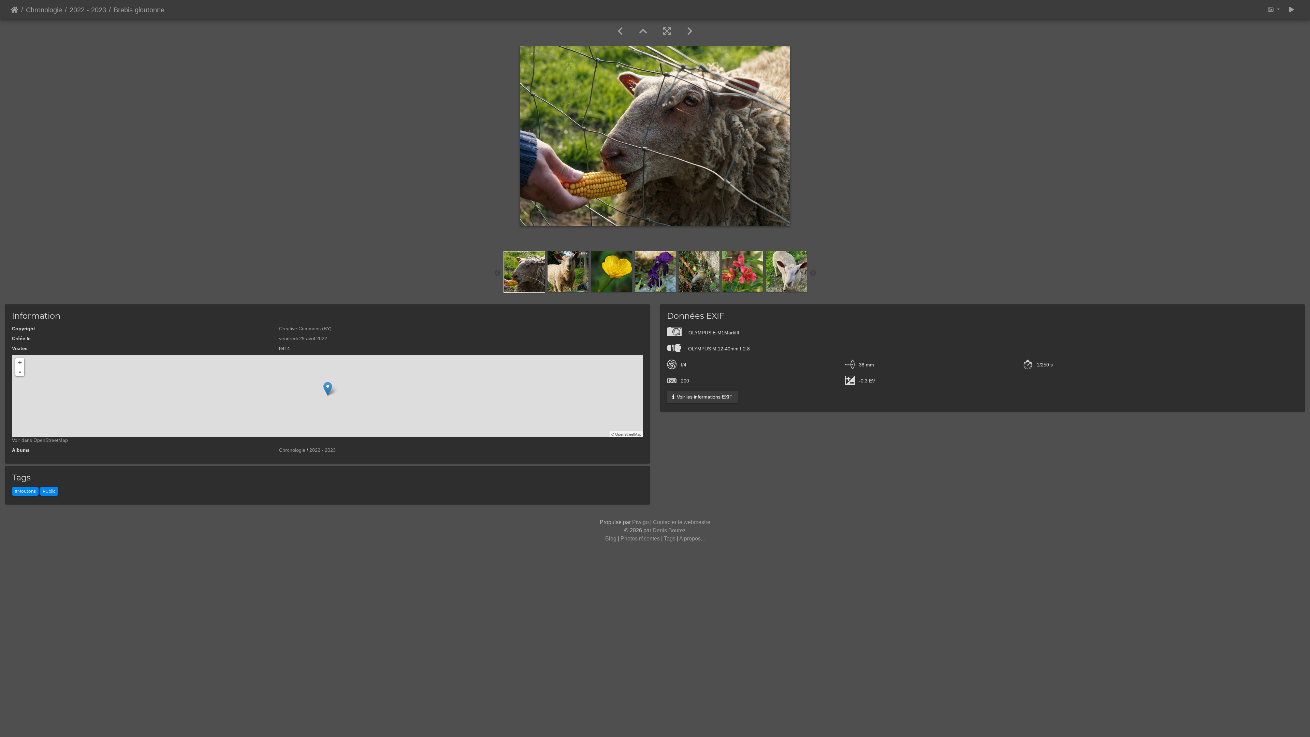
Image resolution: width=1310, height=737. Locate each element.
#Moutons (25, 491)
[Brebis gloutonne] (327, 389)
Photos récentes (640, 538)
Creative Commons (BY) (305, 328)
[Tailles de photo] (1273, 10)
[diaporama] (1291, 10)
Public (49, 491)
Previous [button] (497, 273)
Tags (669, 538)
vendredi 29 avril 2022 (303, 338)
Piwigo (640, 522)
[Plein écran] (667, 31)
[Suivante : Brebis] (690, 31)
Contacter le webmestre (681, 522)
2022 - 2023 (88, 10)
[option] (524, 272)
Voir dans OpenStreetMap (40, 440)
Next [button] (813, 273)
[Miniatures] (643, 31)
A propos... (692, 538)
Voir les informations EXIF (703, 397)
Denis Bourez (669, 530)
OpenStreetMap (628, 434)
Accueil (14, 10)
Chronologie (44, 10)
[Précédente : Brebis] (620, 31)
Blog (610, 538)
